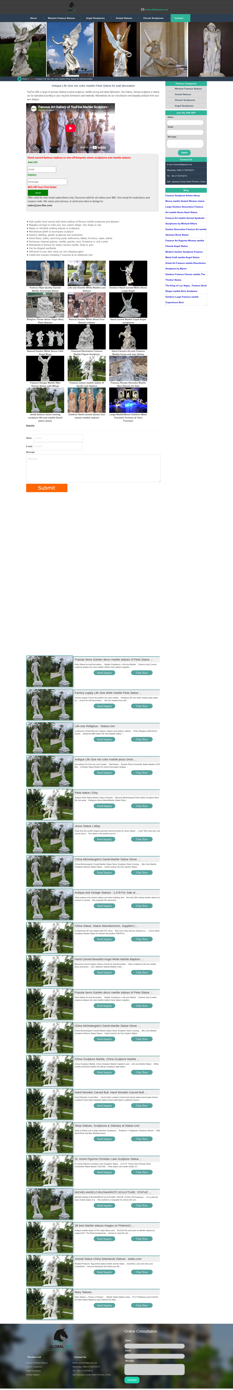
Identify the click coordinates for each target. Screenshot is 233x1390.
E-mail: (29, 446)
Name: (29, 438)
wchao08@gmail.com (156, 9)
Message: (30, 452)
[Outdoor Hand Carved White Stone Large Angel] (128, 273)
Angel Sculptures (95, 18)
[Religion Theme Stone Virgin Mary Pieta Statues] (45, 305)
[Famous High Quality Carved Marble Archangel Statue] (45, 273)
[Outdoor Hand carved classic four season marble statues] (87, 400)
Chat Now (142, 672)
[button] (17, 49)
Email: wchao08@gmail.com (85, 1363)
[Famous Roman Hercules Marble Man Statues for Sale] (128, 368)
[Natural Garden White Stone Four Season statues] (87, 305)
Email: (170, 127)
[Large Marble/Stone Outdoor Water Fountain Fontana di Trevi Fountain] (128, 400)
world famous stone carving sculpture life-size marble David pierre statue (45, 417)
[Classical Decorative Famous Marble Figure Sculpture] (87, 336)
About (33, 18)
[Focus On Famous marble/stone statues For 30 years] (47, 7)
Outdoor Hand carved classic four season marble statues (86, 416)
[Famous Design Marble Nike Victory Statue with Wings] (45, 368)
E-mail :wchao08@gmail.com (179, 164)
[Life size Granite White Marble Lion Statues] (87, 273)
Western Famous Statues (61, 18)
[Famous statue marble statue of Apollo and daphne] (87, 368)
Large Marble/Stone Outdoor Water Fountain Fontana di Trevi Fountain (128, 417)
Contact (179, 18)
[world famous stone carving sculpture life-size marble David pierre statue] (45, 400)
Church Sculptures (153, 18)
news (31, 79)
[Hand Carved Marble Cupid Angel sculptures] (128, 305)
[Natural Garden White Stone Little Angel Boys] (45, 336)
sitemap (156, 1387)
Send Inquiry (104, 672)
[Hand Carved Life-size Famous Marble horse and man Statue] (128, 336)
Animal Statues (124, 18)
